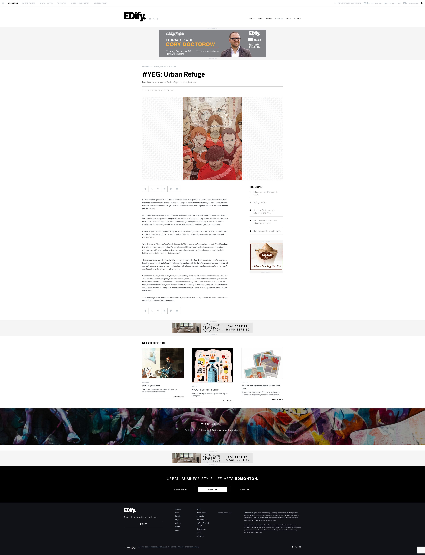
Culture (279, 19)
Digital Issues (46, 3)
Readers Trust (100, 3)
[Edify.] (135, 16)
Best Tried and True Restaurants (267, 231)
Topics (178, 509)
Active (269, 19)
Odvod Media (194, 547)
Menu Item (222, 509)
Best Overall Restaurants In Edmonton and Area (265, 222)
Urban (252, 19)
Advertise (61, 3)
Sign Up (143, 524)
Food (260, 19)
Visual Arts (235, 430)
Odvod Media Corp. (156, 547)
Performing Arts (219, 430)
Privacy (180, 547)
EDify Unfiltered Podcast (202, 524)
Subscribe (13, 3)
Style (288, 19)
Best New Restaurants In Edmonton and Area (264, 211)
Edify (198, 509)
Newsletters (201, 529)
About (198, 532)
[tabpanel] (212, 484)
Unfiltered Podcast (80, 3)
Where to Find (28, 3)
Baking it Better (260, 202)
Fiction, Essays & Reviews (164, 67)
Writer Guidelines (224, 513)
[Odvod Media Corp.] (130, 548)
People (297, 19)
